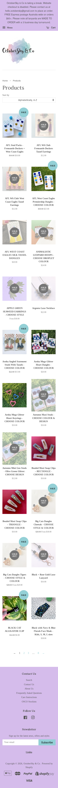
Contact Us (29, 684)
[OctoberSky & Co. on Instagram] (33, 718)
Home (5, 80)
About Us (29, 688)
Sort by (5, 95)
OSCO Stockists (29, 701)
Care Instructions (29, 697)
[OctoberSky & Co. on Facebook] (25, 718)
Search (29, 680)
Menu (9, 27)
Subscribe (47, 742)
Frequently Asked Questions (29, 693)
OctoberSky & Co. (32, 763)
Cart (53, 27)
